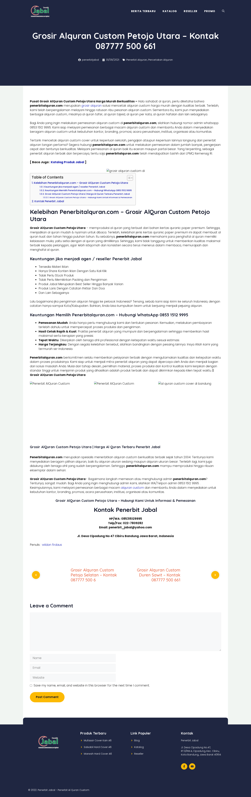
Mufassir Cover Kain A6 (97, 740)
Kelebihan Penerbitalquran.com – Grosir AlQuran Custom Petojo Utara (81, 183)
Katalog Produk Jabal (67, 162)
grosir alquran (91, 106)
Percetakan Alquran (160, 59)
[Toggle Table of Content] (128, 178)
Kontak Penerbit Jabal (49, 201)
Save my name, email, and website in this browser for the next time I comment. (92, 685)
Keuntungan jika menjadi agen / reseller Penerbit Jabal (74, 186)
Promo (209, 11)
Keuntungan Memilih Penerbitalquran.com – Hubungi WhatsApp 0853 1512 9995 (88, 190)
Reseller (190, 11)
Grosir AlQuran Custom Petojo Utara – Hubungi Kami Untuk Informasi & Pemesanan (90, 197)
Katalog (170, 11)
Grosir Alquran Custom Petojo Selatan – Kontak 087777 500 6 (94, 574)
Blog (137, 740)
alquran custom (132, 488)
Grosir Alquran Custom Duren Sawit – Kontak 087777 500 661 (158, 574)
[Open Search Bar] (223, 11)
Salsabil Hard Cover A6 (97, 747)
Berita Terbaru (143, 11)
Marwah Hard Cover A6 (98, 753)
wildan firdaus (52, 545)
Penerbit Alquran (136, 59)
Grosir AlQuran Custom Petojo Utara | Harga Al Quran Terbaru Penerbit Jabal (87, 193)
